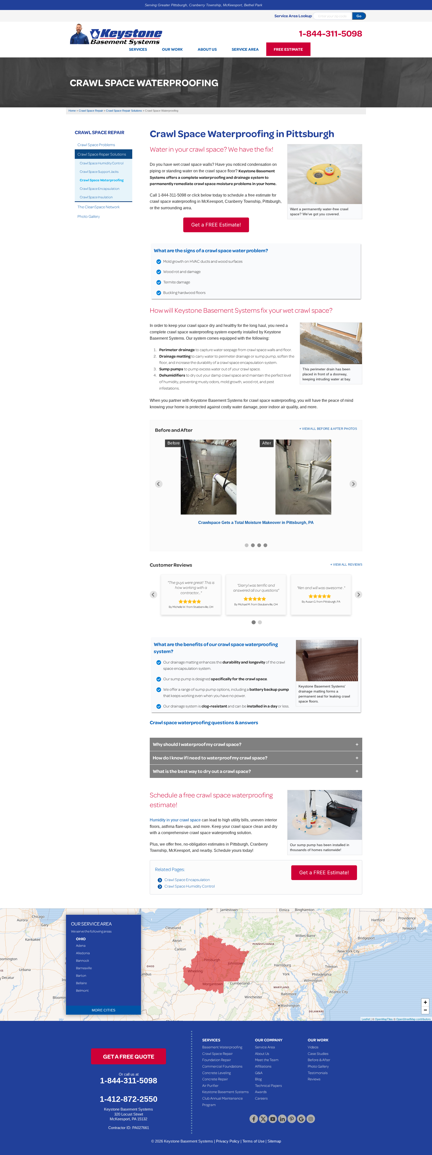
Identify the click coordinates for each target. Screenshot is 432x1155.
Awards (261, 1091)
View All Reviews (347, 564)
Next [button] (353, 484)
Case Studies (318, 1053)
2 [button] (253, 545)
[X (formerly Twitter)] (263, 1119)
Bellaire (81, 983)
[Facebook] (254, 1119)
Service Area (265, 1047)
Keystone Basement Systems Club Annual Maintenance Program (225, 1098)
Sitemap (274, 1141)
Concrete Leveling (216, 1072)
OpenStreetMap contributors (413, 1019)
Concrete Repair (215, 1079)
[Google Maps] (301, 1119)
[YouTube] (272, 1119)
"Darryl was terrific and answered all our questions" (256, 587)
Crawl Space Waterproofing (102, 180)
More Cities (104, 1010)
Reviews (314, 1079)
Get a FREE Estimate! (216, 225)
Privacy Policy (228, 1141)
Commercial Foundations (222, 1066)
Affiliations (263, 1066)
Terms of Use (253, 1141)
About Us (262, 1053)
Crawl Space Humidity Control (189, 886)
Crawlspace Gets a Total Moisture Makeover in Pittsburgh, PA (256, 522)
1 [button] (246, 545)
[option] (256, 484)
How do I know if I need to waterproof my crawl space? (210, 757)
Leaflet (366, 1019)
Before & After (319, 1059)
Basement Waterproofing (222, 1047)
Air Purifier (210, 1085)
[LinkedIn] (282, 1119)
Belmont (82, 990)
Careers (261, 1098)
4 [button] (265, 545)
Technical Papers (268, 1085)
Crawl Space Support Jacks (99, 171)
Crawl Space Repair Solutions (102, 154)
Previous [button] (158, 484)
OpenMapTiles (384, 1019)
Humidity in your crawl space (175, 820)
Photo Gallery (89, 216)
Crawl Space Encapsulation (187, 879)
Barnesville (84, 968)
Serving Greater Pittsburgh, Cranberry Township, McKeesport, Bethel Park (203, 5)
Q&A (258, 1072)
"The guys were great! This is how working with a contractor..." (191, 587)
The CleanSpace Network (99, 206)
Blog (258, 1079)
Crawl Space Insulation (96, 197)
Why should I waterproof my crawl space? (197, 744)
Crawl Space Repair (99, 132)
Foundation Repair (216, 1059)
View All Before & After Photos (329, 429)
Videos (313, 1047)
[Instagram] (310, 1119)
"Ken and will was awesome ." (321, 587)
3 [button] (259, 545)
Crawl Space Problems (96, 144)
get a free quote (128, 1056)
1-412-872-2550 (129, 1099)
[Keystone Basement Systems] (116, 33)
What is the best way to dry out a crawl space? (202, 771)
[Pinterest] (292, 1119)
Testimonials (318, 1072)
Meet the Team (266, 1059)
